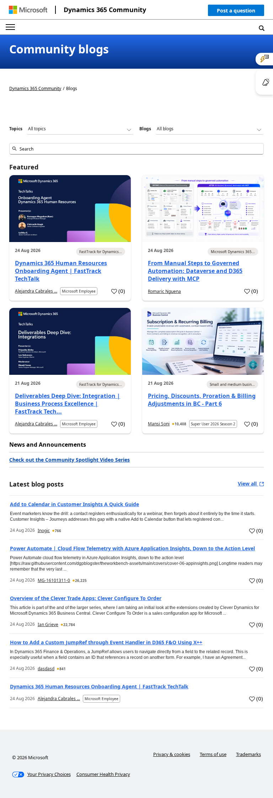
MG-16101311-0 (54, 580)
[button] (236, 12)
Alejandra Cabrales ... (36, 291)
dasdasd (46, 669)
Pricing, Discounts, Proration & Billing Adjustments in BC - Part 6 (202, 400)
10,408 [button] (180, 423)
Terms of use (213, 754)
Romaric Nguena (164, 291)
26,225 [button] (81, 580)
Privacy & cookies (171, 754)
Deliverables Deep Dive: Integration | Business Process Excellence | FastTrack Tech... (67, 403)
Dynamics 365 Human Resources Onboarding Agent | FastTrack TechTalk (61, 271)
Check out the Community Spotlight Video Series (69, 459)
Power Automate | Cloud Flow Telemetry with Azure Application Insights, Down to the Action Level (132, 548)
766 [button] (58, 530)
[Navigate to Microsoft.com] (28, 10)
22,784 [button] (69, 624)
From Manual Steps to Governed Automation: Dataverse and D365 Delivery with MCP (195, 271)
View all (248, 483)
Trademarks (248, 754)
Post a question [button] (236, 10)
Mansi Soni (159, 424)
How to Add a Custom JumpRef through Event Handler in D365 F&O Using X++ (106, 642)
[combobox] (136, 148)
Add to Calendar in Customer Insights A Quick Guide (74, 504)
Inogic (44, 530)
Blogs (145, 129)
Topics (15, 129)
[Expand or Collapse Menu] (10, 27)
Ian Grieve (48, 624)
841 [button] (62, 668)
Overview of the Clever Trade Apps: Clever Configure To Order (85, 598)
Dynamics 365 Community (105, 9)
